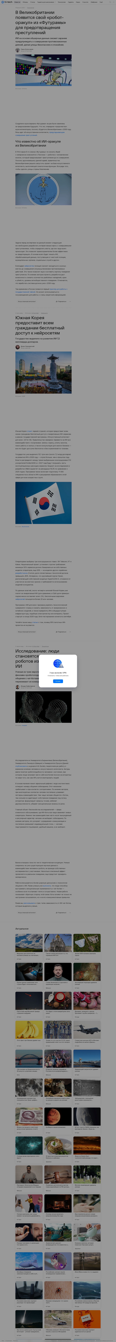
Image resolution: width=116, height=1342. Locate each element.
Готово (58, 681)
